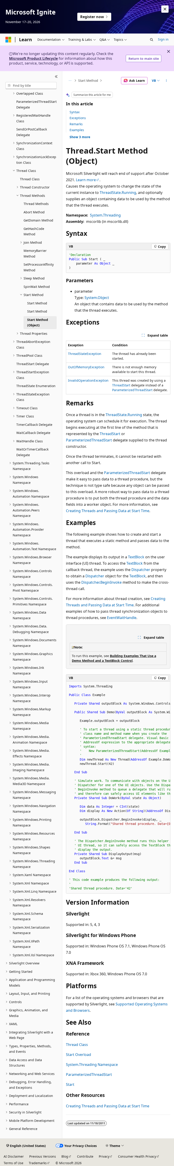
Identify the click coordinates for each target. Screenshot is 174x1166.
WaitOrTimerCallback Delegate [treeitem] (32, 452)
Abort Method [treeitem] (34, 212)
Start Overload (78, 1054)
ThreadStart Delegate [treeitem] (32, 364)
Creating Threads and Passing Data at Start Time (107, 510)
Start (70, 1084)
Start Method (88, 80)
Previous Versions (42, 1156)
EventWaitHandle (121, 617)
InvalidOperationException (88, 380)
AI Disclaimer (14, 1156)
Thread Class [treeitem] (30, 179)
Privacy (104, 1156)
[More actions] (166, 80)
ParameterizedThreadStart (132, 390)
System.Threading (105, 215)
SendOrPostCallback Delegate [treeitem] (31, 132)
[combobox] (31, 85)
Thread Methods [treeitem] (36, 204)
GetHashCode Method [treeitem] (34, 231)
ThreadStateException (84, 354)
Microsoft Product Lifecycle (33, 58)
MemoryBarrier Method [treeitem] (35, 253)
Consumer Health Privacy (137, 1156)
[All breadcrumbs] (70, 80)
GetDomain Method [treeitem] (38, 220)
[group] (118, 788)
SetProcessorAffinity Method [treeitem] (39, 267)
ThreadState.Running (118, 192)
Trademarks (38, 1163)
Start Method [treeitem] (37, 303)
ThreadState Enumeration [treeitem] (36, 386)
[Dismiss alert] (165, 9)
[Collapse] (56, 76)
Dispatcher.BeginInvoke (101, 582)
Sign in (163, 39)
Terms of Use (13, 1163)
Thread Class (77, 1044)
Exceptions (78, 118)
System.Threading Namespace (92, 1064)
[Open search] (151, 40)
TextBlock (136, 556)
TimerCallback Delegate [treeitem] (34, 424)
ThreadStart (121, 385)
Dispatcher (140, 569)
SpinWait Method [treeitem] (37, 286)
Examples (77, 130)
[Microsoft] (8, 40)
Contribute (85, 1156)
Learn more (86, 179)
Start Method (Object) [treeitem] (37, 323)
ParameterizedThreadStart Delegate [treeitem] (36, 104)
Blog (64, 1156)
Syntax (75, 112)
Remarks (76, 124)
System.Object (97, 297)
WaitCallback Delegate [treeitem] (33, 433)
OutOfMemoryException (86, 367)
